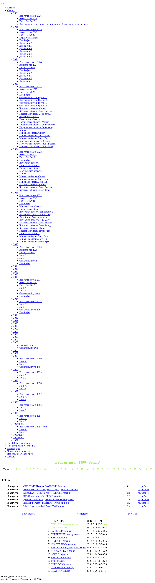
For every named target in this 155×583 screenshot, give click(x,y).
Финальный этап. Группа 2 (33, 100)
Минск (22, 130)
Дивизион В (25, 48)
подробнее (143, 486)
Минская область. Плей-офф (34, 241)
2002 (15, 350)
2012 (15, 318)
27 (135, 469)
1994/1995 (18, 424)
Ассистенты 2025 (28, 32)
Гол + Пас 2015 (27, 285)
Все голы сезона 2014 (30, 301)
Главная (11, 7)
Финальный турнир (29, 293)
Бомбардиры (13, 448)
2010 (15, 323)
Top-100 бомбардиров (18, 443)
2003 (15, 342)
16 (77, 469)
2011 (15, 320)
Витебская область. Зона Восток (36, 211)
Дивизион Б (25, 45)
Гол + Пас (132, 513)
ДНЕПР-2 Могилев (33, 499)
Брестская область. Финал (32, 108)
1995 (15, 413)
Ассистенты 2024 (28, 64)
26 (130, 469)
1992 (15, 440)
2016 (15, 274)
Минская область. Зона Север (34, 135)
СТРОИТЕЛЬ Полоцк (62, 567)
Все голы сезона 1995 (30, 415)
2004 (15, 339)
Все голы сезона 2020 (30, 247)
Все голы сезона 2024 (30, 62)
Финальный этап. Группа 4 (33, 105)
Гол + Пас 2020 (27, 252)
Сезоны (11, 10)
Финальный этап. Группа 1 (33, 97)
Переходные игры (28, 37)
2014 (15, 298)
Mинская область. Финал (32, 176)
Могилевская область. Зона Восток (37, 143)
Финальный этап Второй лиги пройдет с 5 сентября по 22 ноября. (53, 24)
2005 (15, 337)
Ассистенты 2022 (28, 154)
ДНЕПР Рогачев (31, 503)
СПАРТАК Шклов (33, 486)
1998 (15, 380)
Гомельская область (29, 119)
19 (92, 469)
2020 (15, 244)
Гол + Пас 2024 (27, 67)
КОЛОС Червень (69, 489)
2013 (15, 315)
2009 (15, 326)
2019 (15, 266)
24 (119, 469)
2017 (15, 271)
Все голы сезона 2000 (30, 358)
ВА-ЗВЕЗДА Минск (55, 486)
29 (145, 469)
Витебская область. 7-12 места (35, 220)
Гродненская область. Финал (34, 122)
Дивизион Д (25, 54)
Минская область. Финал (32, 133)
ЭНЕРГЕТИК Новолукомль (59, 499)
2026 (15, 13)
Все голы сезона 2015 (30, 279)
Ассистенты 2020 (28, 249)
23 (114, 469)
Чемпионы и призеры (18, 451)
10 (45, 469)
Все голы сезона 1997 (30, 394)
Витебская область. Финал (33, 217)
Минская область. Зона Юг (33, 138)
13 (61, 469)
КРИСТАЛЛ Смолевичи (36, 493)
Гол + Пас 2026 (27, 21)
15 (71, 469)
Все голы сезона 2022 (30, 152)
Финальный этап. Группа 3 (33, 103)
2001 (15, 353)
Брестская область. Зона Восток (35, 111)
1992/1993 (18, 437)
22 (108, 469)
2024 (15, 59)
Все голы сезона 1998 (30, 383)
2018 (15, 269)
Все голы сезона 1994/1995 (33, 426)
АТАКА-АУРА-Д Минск (51, 506)
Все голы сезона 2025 (30, 29)
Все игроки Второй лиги (20, 454)
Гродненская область (30, 168)
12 (55, 469)
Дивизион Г (25, 51)
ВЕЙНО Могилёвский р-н (55, 503)
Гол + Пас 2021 (27, 201)
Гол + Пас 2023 (27, 92)
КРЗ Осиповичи (31, 496)
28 (140, 469)
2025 (15, 26)
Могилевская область (30, 171)
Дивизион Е (25, 56)
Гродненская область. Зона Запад (36, 127)
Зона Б (22, 258)
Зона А (23, 255)
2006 (15, 334)
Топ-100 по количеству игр (21, 445)
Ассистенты (83, 513)
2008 (15, 328)
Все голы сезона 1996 (30, 405)
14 (66, 469)
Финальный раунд (28, 347)
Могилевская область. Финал (34, 141)
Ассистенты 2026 (28, 18)
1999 (15, 369)
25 (124, 469)
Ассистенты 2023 (28, 89)
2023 (15, 84)
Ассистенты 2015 (28, 282)
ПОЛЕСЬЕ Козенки (61, 493)
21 (103, 469)
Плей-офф (24, 40)
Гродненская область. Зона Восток (37, 124)
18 (87, 469)
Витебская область (29, 116)
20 (98, 469)
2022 (15, 149)
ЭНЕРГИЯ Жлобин (52, 496)
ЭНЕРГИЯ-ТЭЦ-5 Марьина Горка (41, 489)
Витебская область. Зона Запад (35, 214)
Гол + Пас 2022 (27, 157)
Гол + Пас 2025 (27, 35)
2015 (15, 277)
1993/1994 (18, 435)
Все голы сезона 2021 (30, 195)
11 (50, 469)
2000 (15, 356)
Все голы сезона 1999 (30, 372)
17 (82, 469)
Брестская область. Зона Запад (35, 113)
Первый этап (26, 345)
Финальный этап (28, 260)
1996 (15, 402)
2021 (15, 192)
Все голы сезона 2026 (30, 16)
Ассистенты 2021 (28, 198)
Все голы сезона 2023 (30, 86)
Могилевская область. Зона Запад (36, 146)
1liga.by (11, 456)
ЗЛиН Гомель (30, 506)
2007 (15, 331)
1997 (15, 391)
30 (151, 469)
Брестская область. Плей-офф (34, 230)
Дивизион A (25, 43)
